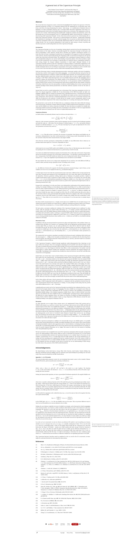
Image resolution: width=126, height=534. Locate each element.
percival (48, 252)
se (52, 240)
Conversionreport (62, 524)
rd (42, 267)
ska (72, 306)
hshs (70, 306)
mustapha (83, 77)
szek (87, 77)
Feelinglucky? (56, 524)
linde (61, 327)
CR (60, 411)
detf (42, 226)
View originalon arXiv (75, 524)
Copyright (62, 532)
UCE (50, 182)
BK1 (41, 251)
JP (54, 180)
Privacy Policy (70, 532)
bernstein (69, 310)
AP (46, 227)
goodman (38, 93)
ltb (79, 77)
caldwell (43, 93)
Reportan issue (68, 524)
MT (48, 394)
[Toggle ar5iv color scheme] (37, 532)
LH (37, 354)
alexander (64, 73)
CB (88, 99)
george (65, 39)
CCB (77, 149)
